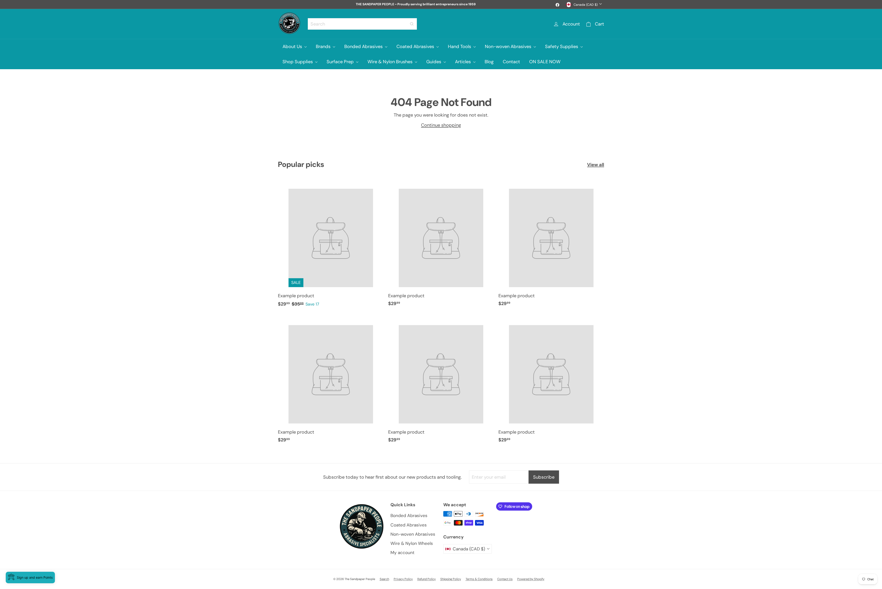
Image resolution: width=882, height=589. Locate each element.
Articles (463, 62)
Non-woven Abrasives (508, 46)
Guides (434, 62)
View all (595, 165)
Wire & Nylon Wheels (411, 543)
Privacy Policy (403, 579)
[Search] (412, 24)
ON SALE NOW (544, 62)
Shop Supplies (298, 62)
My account (402, 552)
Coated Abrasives (415, 46)
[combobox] (362, 24)
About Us (293, 46)
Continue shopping (441, 125)
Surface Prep (341, 62)
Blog (489, 62)
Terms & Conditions (479, 579)
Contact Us (505, 579)
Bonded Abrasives (364, 46)
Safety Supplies (562, 46)
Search (384, 579)
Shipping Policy (450, 579)
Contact (511, 62)
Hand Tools (460, 46)
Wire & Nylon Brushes (391, 62)
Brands (324, 46)
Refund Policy (426, 579)
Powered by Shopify (530, 579)
